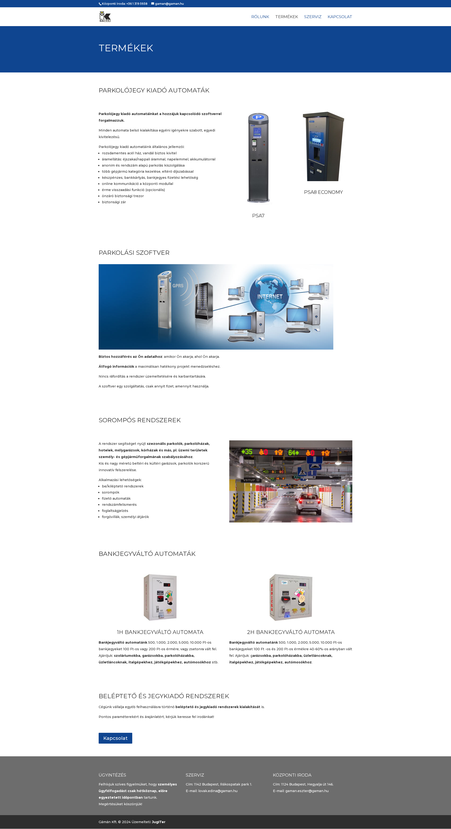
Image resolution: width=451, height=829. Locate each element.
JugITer (158, 822)
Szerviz (313, 17)
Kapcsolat (340, 17)
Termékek (286, 17)
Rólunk (260, 17)
